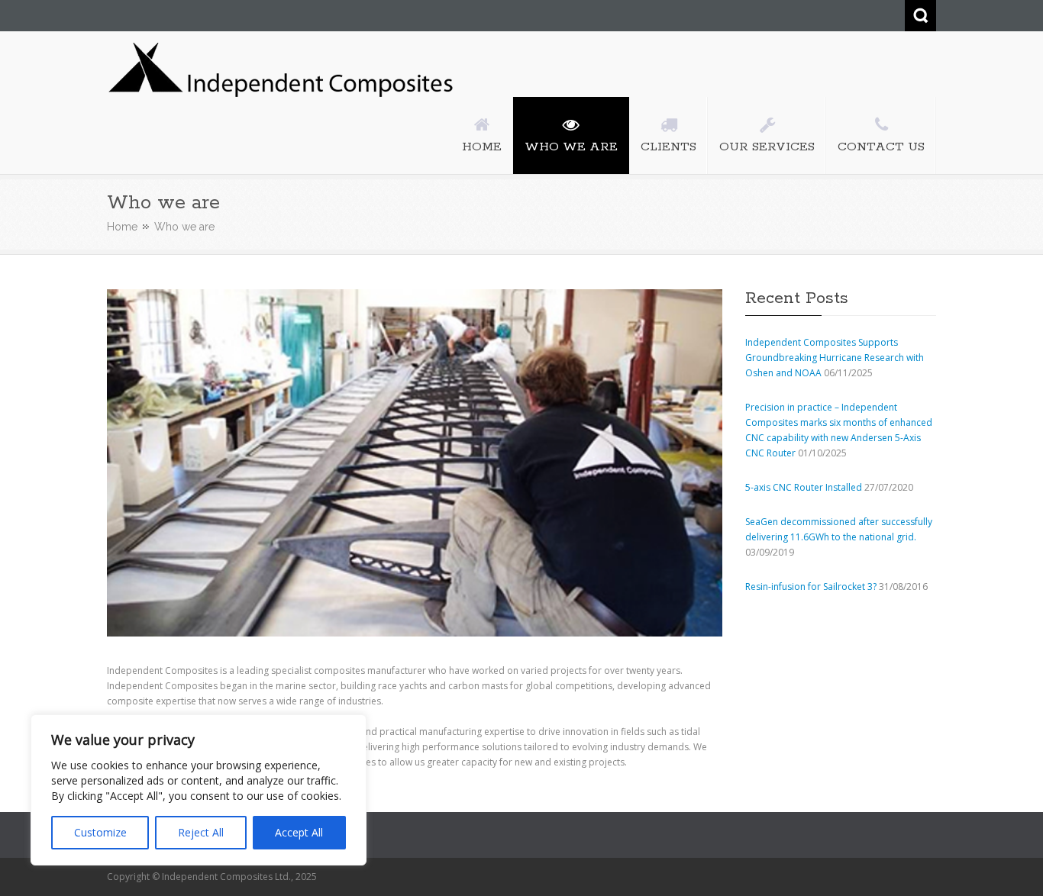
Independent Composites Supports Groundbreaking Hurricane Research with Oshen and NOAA (834, 357)
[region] (199, 789)
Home (122, 227)
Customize (100, 832)
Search (920, 15)
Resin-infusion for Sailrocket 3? (811, 586)
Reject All (201, 832)
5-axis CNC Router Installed (803, 487)
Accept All (299, 832)
